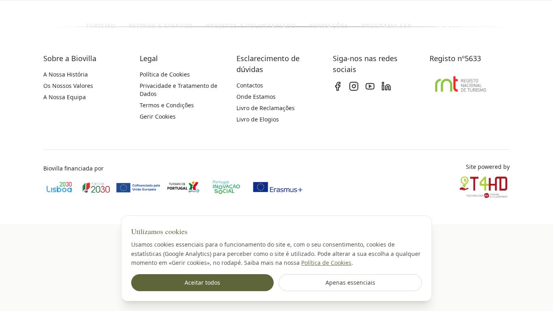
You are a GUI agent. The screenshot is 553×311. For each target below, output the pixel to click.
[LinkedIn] (386, 86)
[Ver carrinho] (518, 26)
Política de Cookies (326, 262)
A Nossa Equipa (64, 97)
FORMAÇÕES (329, 26)
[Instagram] (354, 86)
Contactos (249, 85)
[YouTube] (370, 86)
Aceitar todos (202, 282)
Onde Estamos (256, 96)
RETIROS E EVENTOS (161, 26)
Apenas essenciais (350, 282)
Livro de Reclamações (265, 108)
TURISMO (101, 26)
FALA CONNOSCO (461, 25)
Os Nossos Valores (68, 85)
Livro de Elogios (257, 119)
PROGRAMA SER (387, 26)
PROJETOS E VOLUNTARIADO (251, 26)
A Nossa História (65, 74)
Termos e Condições (167, 105)
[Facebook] (337, 86)
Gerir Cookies (158, 116)
